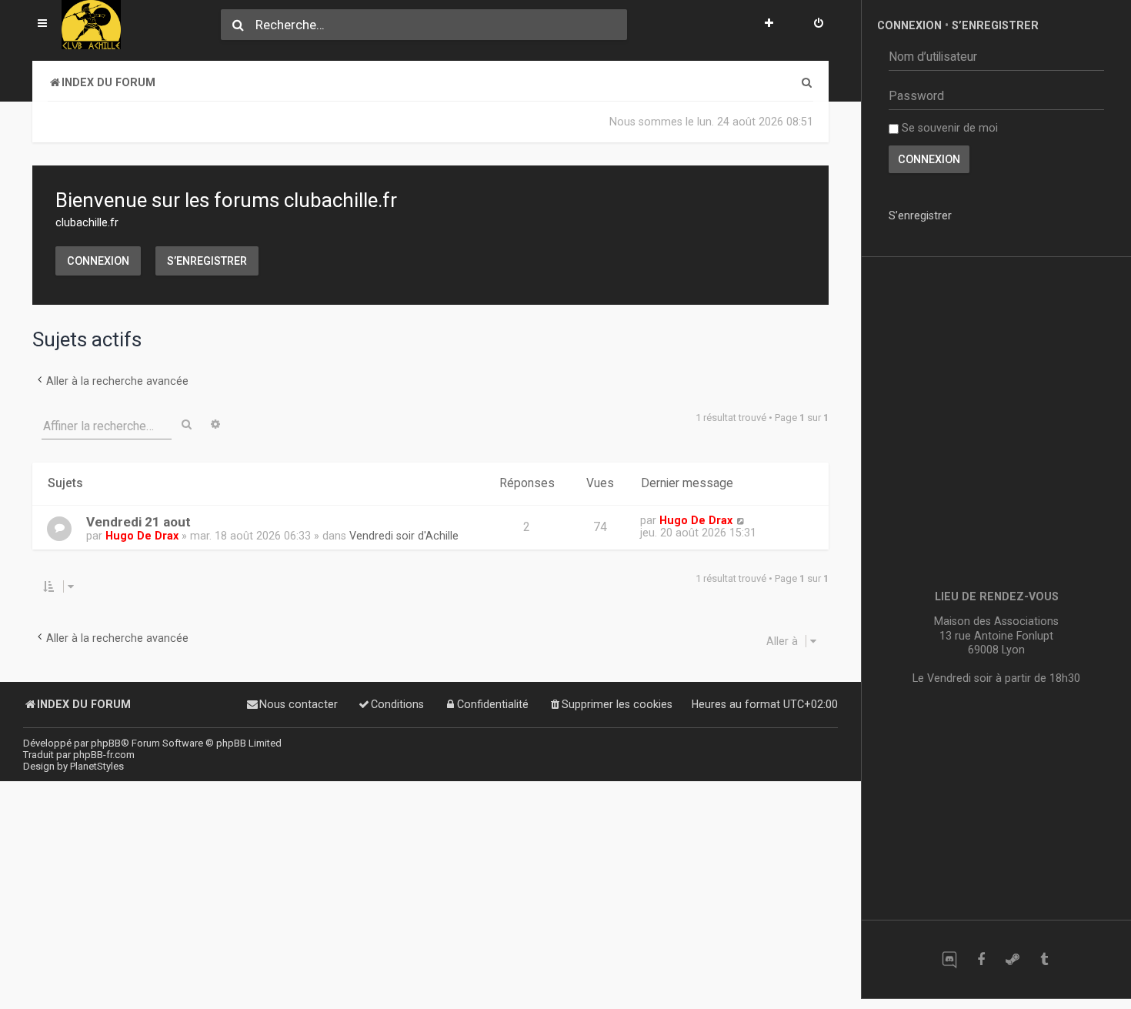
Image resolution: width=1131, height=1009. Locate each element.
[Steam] (1012, 959)
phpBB (106, 743)
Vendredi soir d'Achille (404, 536)
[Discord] (949, 959)
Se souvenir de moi (948, 128)
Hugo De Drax (141, 536)
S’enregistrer (207, 261)
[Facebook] (980, 959)
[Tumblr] (1043, 959)
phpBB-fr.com (104, 754)
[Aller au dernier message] (741, 520)
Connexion (98, 261)
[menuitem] (818, 24)
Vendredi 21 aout (138, 522)
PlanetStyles (97, 766)
